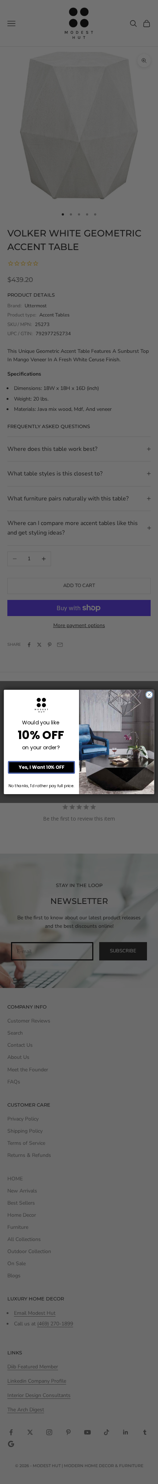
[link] (41, 705)
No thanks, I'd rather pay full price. (41, 785)
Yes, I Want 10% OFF (41, 767)
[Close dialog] (149, 694)
